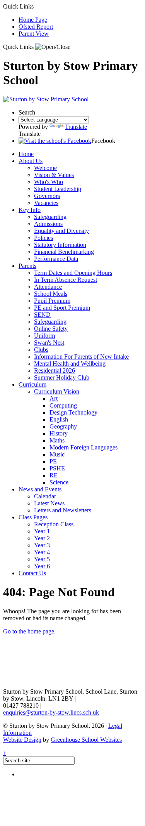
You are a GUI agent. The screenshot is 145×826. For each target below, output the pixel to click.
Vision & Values (54, 175)
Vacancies (46, 203)
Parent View (34, 33)
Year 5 (42, 559)
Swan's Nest (49, 342)
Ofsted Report (36, 26)
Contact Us (32, 573)
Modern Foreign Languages (83, 447)
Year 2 (42, 538)
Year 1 (42, 531)
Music (57, 454)
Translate (76, 126)
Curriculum (32, 384)
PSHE (57, 468)
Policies (43, 237)
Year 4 (42, 552)
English (58, 419)
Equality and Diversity (61, 230)
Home (26, 154)
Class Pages (33, 517)
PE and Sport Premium (62, 307)
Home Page (33, 19)
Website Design (22, 739)
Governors (47, 196)
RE (53, 475)
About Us (31, 161)
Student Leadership (57, 189)
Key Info (30, 209)
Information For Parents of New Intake (81, 356)
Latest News (49, 503)
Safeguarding (50, 216)
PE (53, 461)
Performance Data (56, 258)
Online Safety (51, 328)
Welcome (45, 168)
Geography (63, 426)
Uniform (44, 335)
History (58, 433)
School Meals (50, 293)
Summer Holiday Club (61, 377)
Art (53, 398)
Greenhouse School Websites (86, 739)
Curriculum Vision (56, 391)
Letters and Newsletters (62, 510)
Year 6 (42, 566)
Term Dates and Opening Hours (73, 272)
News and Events (40, 489)
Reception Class (53, 524)
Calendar (45, 496)
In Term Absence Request (65, 279)
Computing (63, 405)
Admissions (48, 223)
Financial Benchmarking (64, 251)
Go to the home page (28, 631)
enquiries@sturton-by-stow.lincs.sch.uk (51, 712)
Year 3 (42, 545)
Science (58, 482)
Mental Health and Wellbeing (70, 363)
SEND (42, 314)
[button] (52, 46)
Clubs (41, 349)
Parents (27, 265)
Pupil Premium (52, 300)
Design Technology (73, 412)
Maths (57, 440)
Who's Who (48, 182)
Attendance (48, 286)
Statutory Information (60, 244)
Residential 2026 (54, 370)
